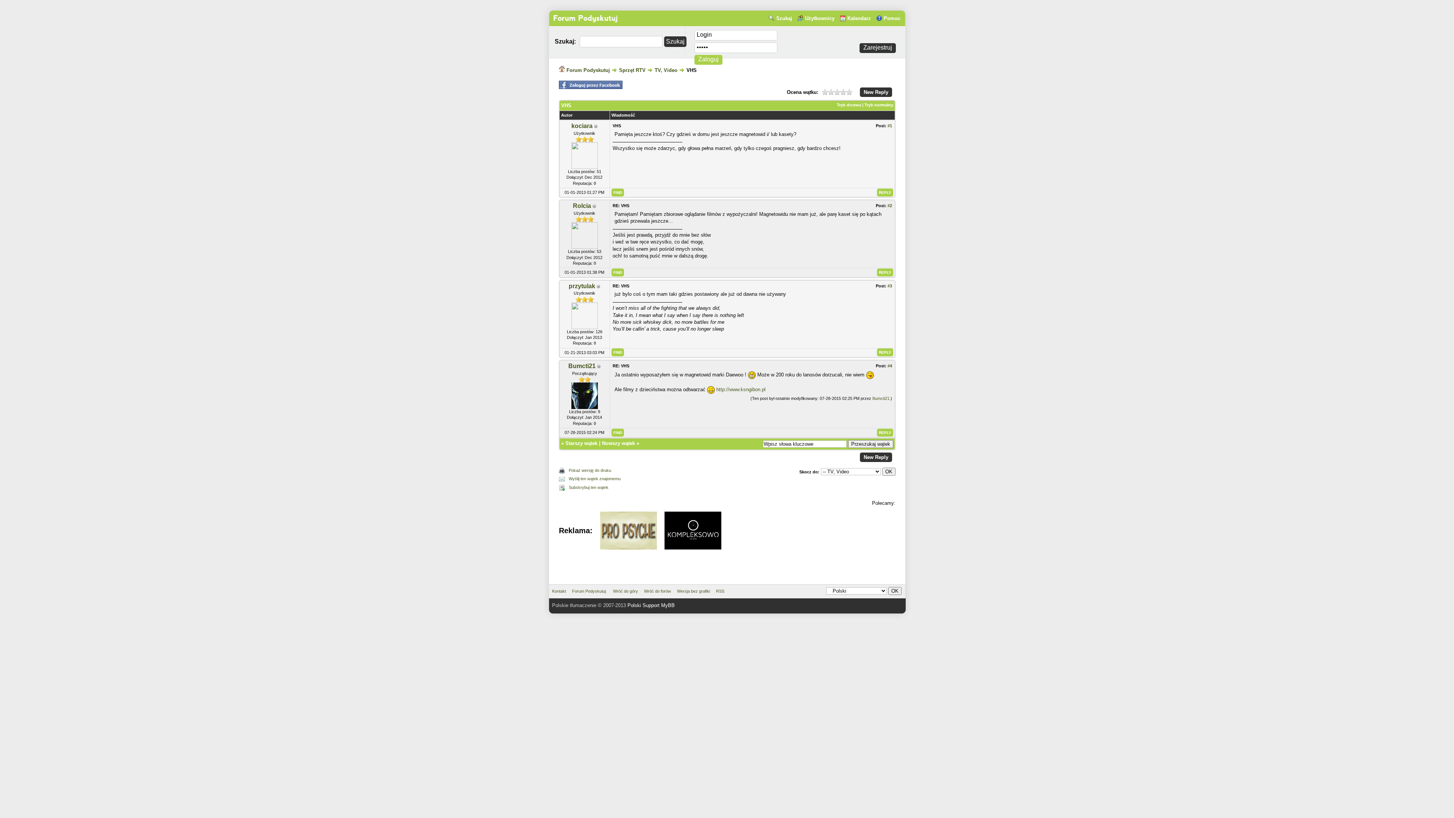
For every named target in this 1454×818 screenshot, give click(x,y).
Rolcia (582, 206)
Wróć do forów (657, 591)
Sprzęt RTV (633, 70)
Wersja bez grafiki (693, 591)
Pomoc (892, 18)
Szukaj (784, 18)
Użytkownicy (820, 18)
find (617, 192)
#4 (890, 366)
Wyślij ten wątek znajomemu (595, 478)
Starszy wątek (581, 443)
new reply (876, 92)
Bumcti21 (582, 366)
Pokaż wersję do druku (590, 470)
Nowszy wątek (618, 443)
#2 (890, 205)
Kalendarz (859, 18)
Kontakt (559, 591)
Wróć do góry (625, 591)
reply (885, 192)
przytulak (582, 286)
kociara (582, 126)
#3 (890, 286)
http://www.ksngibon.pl (741, 389)
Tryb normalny (878, 105)
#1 (890, 125)
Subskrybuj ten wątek (588, 487)
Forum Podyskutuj (585, 18)
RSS (720, 591)
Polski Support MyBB (651, 605)
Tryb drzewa (849, 105)
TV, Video (667, 70)
